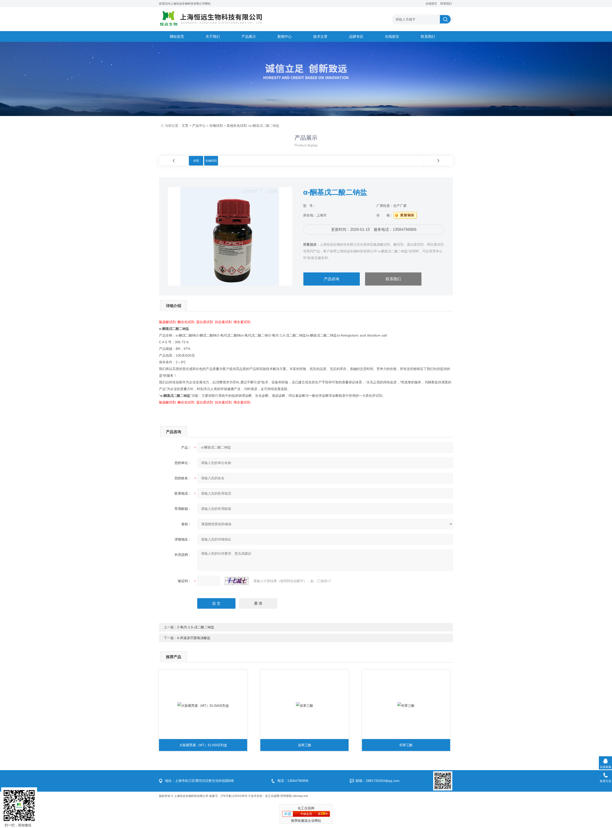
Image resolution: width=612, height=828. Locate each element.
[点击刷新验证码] (237, 581)
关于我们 (213, 36)
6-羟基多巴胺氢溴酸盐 (193, 638)
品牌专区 (356, 36)
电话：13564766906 (292, 781)
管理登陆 (286, 796)
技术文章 (320, 36)
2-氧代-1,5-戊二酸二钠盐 (195, 627)
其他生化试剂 (237, 125)
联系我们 (446, 3)
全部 (196, 160)
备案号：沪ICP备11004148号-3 (229, 796)
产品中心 (199, 125)
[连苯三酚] (304, 705)
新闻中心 (284, 36)
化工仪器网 (272, 796)
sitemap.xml (300, 796)
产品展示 (248, 36)
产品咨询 (331, 279)
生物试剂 (216, 125)
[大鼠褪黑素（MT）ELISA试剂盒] (203, 705)
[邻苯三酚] (406, 705)
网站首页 (177, 36)
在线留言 (431, 3)
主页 (185, 125)
